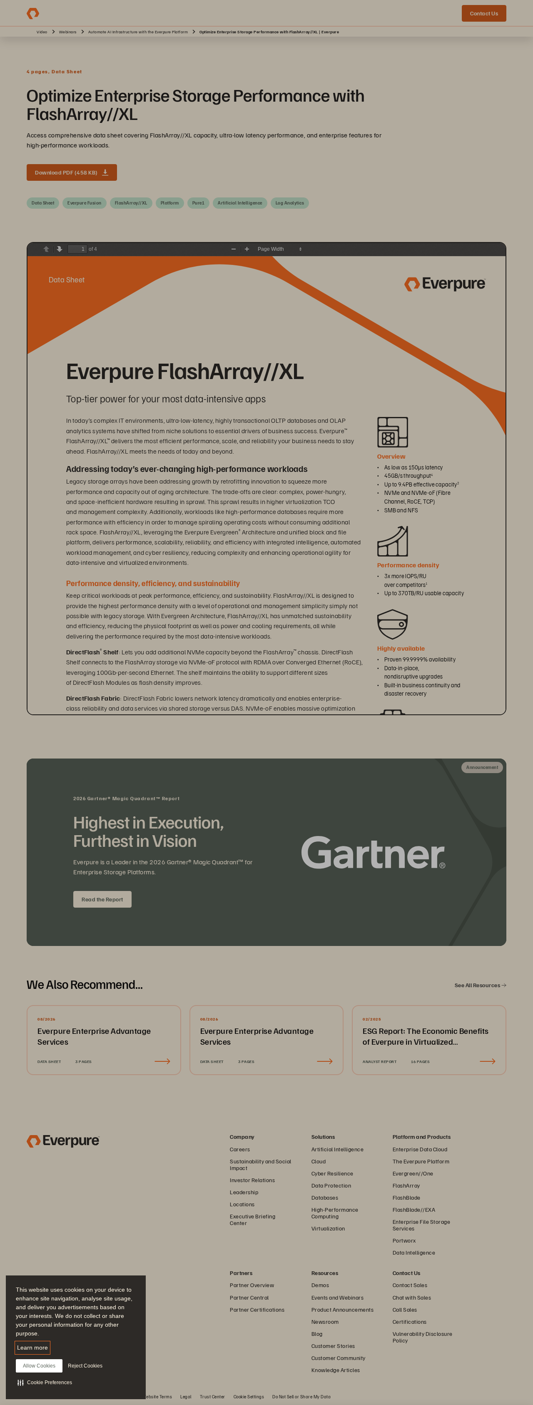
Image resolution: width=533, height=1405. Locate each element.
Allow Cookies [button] (39, 1366)
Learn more (32, 1347)
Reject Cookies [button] (85, 1366)
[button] (45, 1382)
